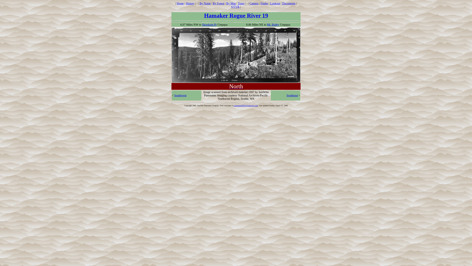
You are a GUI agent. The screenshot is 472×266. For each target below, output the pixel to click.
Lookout (275, 3)
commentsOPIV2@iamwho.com (245, 106)
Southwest (180, 95)
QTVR (235, 6)
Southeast (292, 95)
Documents (288, 3)
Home (180, 3)
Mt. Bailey (273, 24)
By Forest (218, 3)
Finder (264, 3)
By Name (205, 3)
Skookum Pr (209, 24)
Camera (253, 3)
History (190, 3)
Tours (241, 3)
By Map (231, 3)
